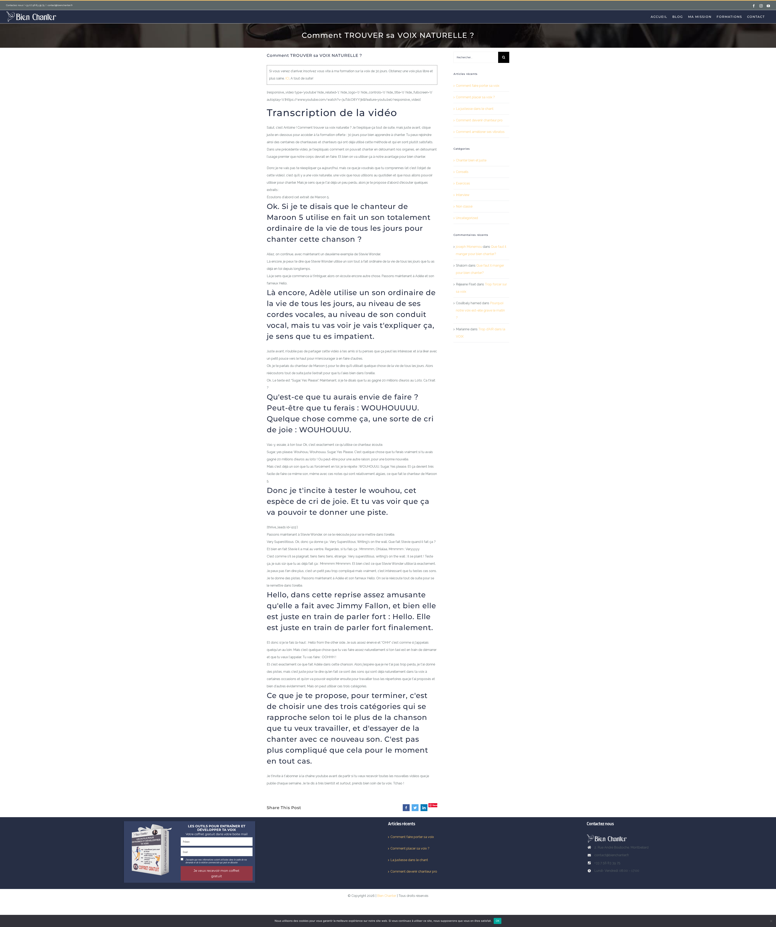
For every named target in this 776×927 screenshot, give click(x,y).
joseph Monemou (469, 247)
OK (498, 920)
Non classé (464, 206)
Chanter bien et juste (471, 160)
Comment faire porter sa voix (477, 86)
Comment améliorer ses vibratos (480, 132)
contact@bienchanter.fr (60, 5)
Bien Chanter (386, 896)
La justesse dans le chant (474, 109)
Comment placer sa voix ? (475, 97)
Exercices (463, 183)
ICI (287, 78)
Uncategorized (467, 218)
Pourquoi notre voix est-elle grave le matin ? (480, 310)
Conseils (462, 172)
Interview (462, 195)
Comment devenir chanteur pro (479, 120)
